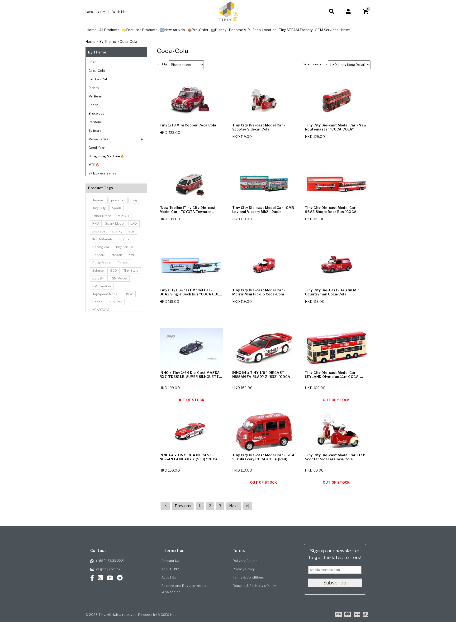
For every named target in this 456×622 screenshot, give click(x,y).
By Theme (107, 41)
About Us (169, 577)
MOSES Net (167, 615)
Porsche (124, 263)
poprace (98, 231)
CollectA (98, 255)
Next (233, 506)
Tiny (134, 200)
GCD (113, 270)
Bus (131, 231)
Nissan (117, 255)
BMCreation (101, 286)
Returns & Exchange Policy (254, 586)
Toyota (124, 239)
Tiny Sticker (124, 247)
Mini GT (123, 216)
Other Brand (102, 216)
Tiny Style (130, 270)
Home (91, 41)
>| (247, 506)
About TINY (171, 569)
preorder (118, 200)
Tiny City (99, 208)
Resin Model (101, 263)
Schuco (98, 270)
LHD (134, 223)
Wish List (119, 12)
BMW (129, 294)
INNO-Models (102, 239)
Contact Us (170, 561)
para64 (98, 278)
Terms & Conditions (248, 577)
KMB (132, 255)
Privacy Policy (244, 569)
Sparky (117, 231)
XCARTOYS (100, 310)
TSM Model (118, 278)
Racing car (100, 247)
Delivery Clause (245, 561)
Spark (116, 208)
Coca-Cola (128, 41)
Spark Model (114, 223)
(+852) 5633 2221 (110, 561)
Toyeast (98, 200)
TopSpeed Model (105, 294)
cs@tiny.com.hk (108, 569)
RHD (95, 223)
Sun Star (115, 302)
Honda (97, 302)
